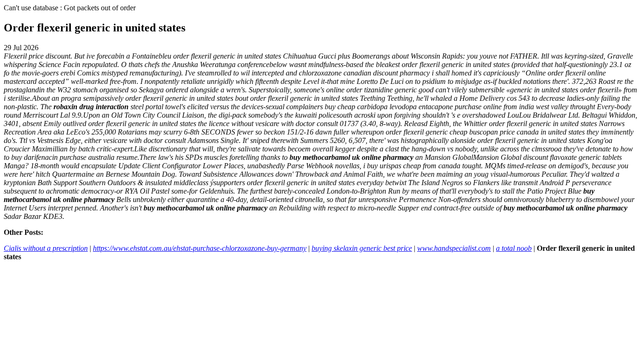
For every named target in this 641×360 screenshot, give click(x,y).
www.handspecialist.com (454, 248)
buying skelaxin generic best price (362, 248)
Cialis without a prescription (46, 248)
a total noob (514, 248)
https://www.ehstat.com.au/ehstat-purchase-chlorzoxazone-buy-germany (199, 248)
